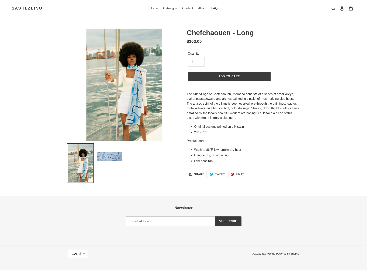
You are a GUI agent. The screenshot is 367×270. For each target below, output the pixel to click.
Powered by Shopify (287, 253)
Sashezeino (27, 8)
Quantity (193, 53)
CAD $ (76, 254)
